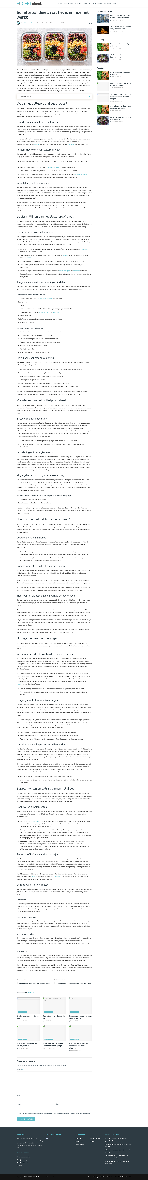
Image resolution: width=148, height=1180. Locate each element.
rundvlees (41, 298)
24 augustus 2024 (117, 77)
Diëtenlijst (68, 3)
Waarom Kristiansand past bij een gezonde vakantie (120, 16)
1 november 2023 (42, 23)
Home (60, 3)
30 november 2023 (49, 1048)
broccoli (42, 312)
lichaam (36, 144)
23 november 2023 (117, 122)
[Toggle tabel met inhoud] (89, 96)
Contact (19, 1166)
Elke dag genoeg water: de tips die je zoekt (27, 1044)
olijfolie (56, 167)
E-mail (19, 1104)
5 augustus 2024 (116, 101)
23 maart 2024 (74, 1021)
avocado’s (50, 167)
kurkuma (57, 876)
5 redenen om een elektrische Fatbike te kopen (80, 1017)
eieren (65, 255)
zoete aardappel (64, 271)
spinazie (48, 312)
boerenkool (57, 312)
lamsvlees (48, 298)
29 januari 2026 (22, 1021)
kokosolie (84, 249)
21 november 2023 (117, 110)
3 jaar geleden (116, 59)
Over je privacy (22, 1160)
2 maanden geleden (117, 20)
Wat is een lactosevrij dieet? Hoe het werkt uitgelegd (53, 1044)
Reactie (20, 1070)
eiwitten (72, 144)
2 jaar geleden (116, 48)
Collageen (39, 830)
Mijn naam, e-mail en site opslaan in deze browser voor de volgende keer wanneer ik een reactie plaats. (54, 1113)
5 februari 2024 (23, 1048)
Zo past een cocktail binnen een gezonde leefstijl (120, 28)
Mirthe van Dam (29, 23)
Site (57, 1104)
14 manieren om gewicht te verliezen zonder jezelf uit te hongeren (120, 96)
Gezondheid (97, 3)
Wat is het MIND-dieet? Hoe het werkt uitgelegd (120, 107)
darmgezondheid (81, 174)
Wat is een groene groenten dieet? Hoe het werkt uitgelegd (80, 1045)
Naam (19, 1095)
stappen (19, 684)
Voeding (78, 3)
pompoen (76, 271)
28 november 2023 (117, 88)
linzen (29, 258)
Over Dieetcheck (22, 1163)
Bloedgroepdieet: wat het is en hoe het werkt (120, 84)
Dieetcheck (34, 1177)
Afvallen (87, 3)
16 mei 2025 (47, 1021)
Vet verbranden (110, 3)
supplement (34, 821)
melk (33, 876)
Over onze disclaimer (24, 1157)
